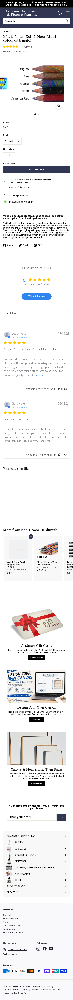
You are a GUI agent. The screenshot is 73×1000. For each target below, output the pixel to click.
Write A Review (36, 296)
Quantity (8, 149)
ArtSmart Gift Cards (13, 932)
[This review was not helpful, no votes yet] (65, 389)
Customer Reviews (12, 925)
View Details (36, 783)
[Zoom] (58, 105)
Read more (42, 375)
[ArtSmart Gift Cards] (36, 624)
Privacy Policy (30, 989)
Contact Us (8, 915)
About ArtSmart (10, 918)
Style (6, 135)
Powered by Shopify (14, 993)
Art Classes (9, 929)
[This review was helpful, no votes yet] (59, 389)
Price (6, 122)
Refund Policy (10, 989)
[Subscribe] (61, 817)
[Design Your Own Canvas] (36, 686)
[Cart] (60, 13)
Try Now (36, 719)
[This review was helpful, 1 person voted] (59, 455)
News (6, 922)
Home (6, 31)
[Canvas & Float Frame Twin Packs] (36, 748)
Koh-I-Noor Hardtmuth (15, 51)
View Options (36, 657)
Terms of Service (50, 989)
